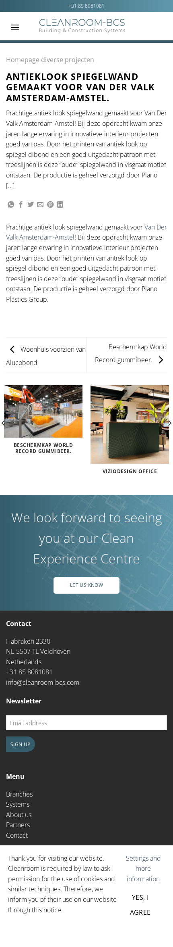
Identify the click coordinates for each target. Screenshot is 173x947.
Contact (17, 835)
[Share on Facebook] (21, 205)
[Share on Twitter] (30, 205)
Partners (18, 824)
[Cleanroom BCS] (82, 26)
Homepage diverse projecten (50, 59)
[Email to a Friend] (40, 205)
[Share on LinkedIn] (60, 205)
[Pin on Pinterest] (50, 205)
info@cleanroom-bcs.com (42, 682)
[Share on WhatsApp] (11, 205)
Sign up (20, 744)
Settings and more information (143, 868)
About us (18, 814)
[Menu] (15, 27)
